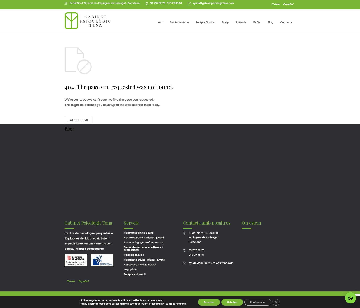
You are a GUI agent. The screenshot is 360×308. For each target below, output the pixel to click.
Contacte (286, 22)
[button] (350, 297)
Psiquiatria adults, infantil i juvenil (144, 259)
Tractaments (177, 22)
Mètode (241, 22)
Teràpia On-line (205, 22)
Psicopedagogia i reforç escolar (144, 242)
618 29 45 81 (174, 3)
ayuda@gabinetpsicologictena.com (213, 3)
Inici (160, 22)
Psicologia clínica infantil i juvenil (144, 237)
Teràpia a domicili (135, 274)
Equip (225, 22)
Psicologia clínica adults (139, 232)
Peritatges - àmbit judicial (140, 264)
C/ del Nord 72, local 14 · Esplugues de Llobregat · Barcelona (105, 3)
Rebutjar (232, 302)
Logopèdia (130, 269)
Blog (270, 22)
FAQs (256, 22)
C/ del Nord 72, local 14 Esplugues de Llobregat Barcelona (204, 237)
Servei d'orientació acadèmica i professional (143, 249)
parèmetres (179, 304)
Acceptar (209, 302)
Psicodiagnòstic (134, 254)
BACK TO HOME (78, 120)
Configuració (258, 302)
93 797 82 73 (158, 3)
